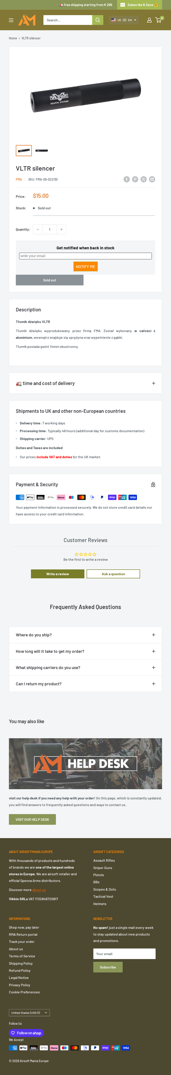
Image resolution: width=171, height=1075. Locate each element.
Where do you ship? (34, 634)
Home (13, 38)
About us (16, 949)
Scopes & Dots (104, 889)
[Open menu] (11, 20)
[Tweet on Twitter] (143, 178)
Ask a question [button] (113, 574)
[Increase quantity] (61, 229)
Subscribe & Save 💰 (143, 5)
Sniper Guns (102, 867)
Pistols (98, 875)
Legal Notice (19, 977)
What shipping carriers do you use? (48, 667)
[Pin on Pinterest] (135, 178)
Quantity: (23, 229)
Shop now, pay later (24, 927)
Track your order (22, 941)
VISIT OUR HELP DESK (32, 819)
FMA (19, 179)
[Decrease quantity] (38, 229)
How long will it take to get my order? (50, 651)
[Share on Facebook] (127, 178)
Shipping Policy (21, 963)
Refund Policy (20, 970)
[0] (158, 20)
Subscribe (108, 967)
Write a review (57, 574)
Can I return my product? (39, 683)
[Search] (97, 20)
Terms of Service (22, 956)
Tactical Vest (103, 896)
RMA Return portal (23, 934)
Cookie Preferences (24, 992)
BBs (96, 882)
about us (39, 889)
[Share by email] (152, 178)
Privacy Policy (19, 985)
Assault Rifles (104, 860)
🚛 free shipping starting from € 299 (85, 5)
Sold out (49, 280)
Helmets (99, 904)
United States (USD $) (25, 1012)
